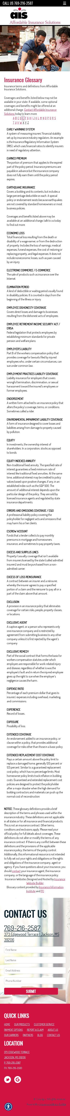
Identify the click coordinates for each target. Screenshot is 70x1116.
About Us (53, 1029)
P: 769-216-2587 (12, 1062)
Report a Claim (35, 1029)
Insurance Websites (16, 879)
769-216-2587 (22, 928)
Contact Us (53, 1035)
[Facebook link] (9, 1079)
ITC (42, 891)
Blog (40, 1035)
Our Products (22, 1024)
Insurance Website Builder (52, 1104)
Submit (31, 991)
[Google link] (19, 1079)
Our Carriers (11, 1035)
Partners (28, 1035)
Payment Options (13, 1029)
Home (7, 1024)
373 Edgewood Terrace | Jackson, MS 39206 (31, 937)
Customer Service (44, 1024)
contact (16, 871)
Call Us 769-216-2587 (18, 3)
